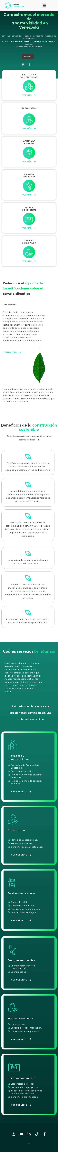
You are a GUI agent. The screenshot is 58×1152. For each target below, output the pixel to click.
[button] (44, 5)
